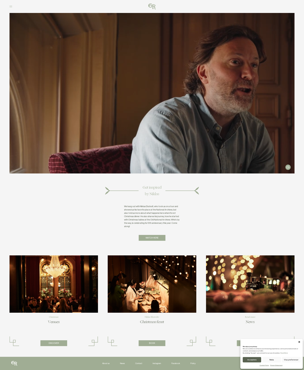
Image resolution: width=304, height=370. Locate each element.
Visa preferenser (291, 360)
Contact (138, 363)
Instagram (157, 363)
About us (106, 363)
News (122, 363)
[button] (299, 342)
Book (152, 343)
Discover (54, 343)
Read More (284, 353)
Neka (271, 360)
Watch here (152, 238)
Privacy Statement (276, 365)
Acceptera (251, 360)
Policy (193, 363)
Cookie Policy (264, 365)
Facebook (175, 363)
